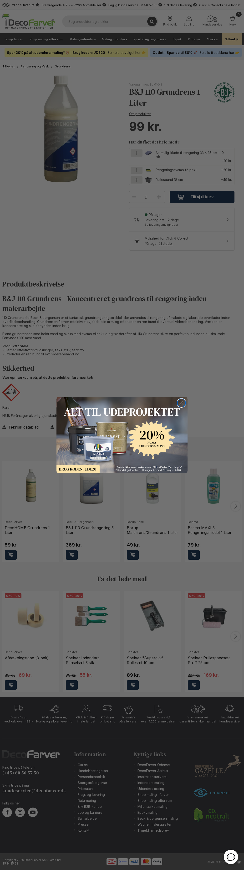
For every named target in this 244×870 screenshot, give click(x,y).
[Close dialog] (181, 403)
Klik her (122, 435)
